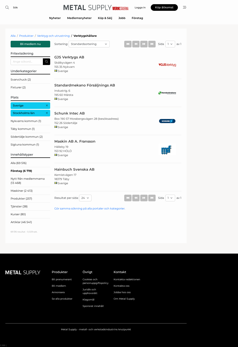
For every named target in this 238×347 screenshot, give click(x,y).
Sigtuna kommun (25, 144)
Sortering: (61, 44)
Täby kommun (23, 129)
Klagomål (88, 299)
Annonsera (58, 292)
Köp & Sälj (105, 18)
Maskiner (22, 190)
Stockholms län (24, 113)
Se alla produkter (62, 298)
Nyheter (55, 18)
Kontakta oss (121, 285)
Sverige (18, 105)
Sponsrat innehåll (93, 306)
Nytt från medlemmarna (28, 181)
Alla (13, 35)
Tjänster (19, 206)
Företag (137, 18)
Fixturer (18, 87)
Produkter (26, 35)
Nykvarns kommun (26, 121)
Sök (15, 7)
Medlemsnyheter (79, 18)
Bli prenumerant (62, 279)
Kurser (18, 214)
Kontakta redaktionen (127, 279)
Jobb (121, 18)
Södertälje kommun (27, 136)
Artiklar (21, 222)
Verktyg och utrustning (53, 35)
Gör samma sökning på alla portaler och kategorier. (89, 208)
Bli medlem (59, 285)
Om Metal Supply (124, 298)
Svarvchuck (21, 79)
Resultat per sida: (66, 198)
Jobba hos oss (122, 292)
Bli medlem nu (30, 44)
